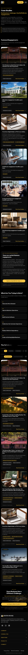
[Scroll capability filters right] (26, 356)
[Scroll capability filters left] (2, 356)
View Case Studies (19, 78)
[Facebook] (2, 625)
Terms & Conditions (15, 650)
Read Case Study (20, 393)
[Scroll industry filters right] (26, 351)
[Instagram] (5, 625)
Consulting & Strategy (18, 356)
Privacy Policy (6, 650)
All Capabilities (8, 356)
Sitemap (22, 650)
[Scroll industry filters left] (2, 351)
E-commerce (18, 350)
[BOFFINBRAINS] (2, 2)
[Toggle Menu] (25, 2)
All (5, 350)
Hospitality (11, 350)
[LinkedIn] (9, 625)
